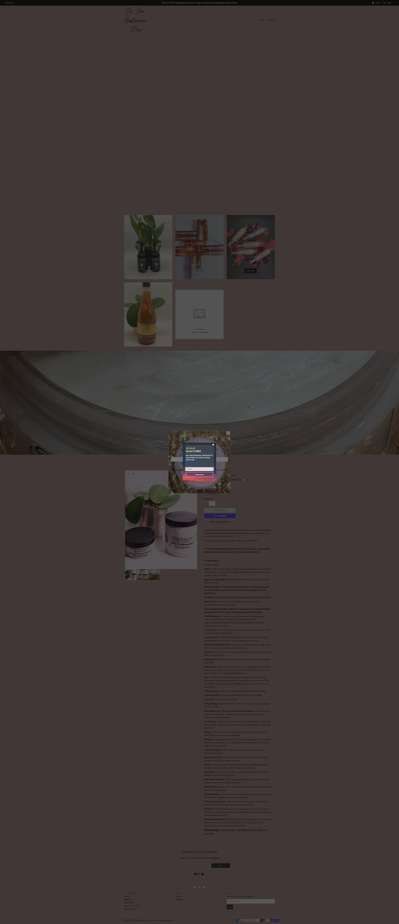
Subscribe (199, 474)
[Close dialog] (213, 445)
